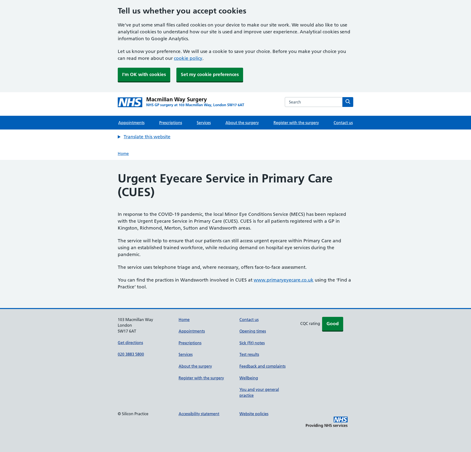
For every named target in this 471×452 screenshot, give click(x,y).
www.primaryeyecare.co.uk (284, 280)
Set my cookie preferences (210, 74)
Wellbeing (248, 377)
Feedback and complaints (262, 366)
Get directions (130, 342)
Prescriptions (170, 122)
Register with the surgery (296, 122)
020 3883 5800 (131, 354)
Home (123, 153)
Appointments (131, 122)
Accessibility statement (199, 413)
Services (204, 122)
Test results (249, 354)
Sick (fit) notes (252, 342)
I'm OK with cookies (144, 74)
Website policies (253, 413)
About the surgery (242, 122)
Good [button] (333, 323)
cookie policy (188, 58)
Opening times (252, 331)
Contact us (343, 122)
